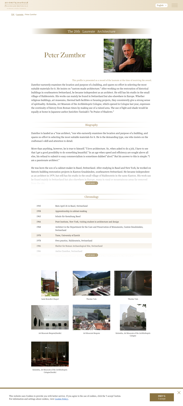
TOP (13, 14)
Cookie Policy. (62, 398)
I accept (162, 397)
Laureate (20, 14)
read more (90, 183)
